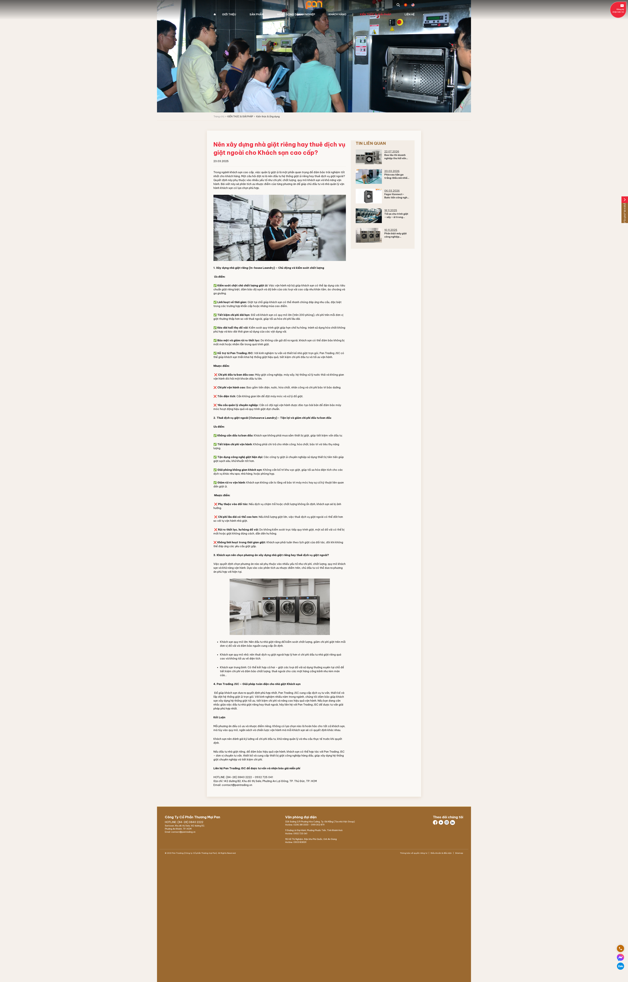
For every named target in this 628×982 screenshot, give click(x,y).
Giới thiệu (229, 14)
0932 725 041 (300, 833)
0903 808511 (299, 842)
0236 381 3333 (300, 824)
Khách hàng (337, 14)
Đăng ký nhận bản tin (618, 8)
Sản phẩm (257, 14)
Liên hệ (410, 14)
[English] (413, 5)
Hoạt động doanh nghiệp (296, 14)
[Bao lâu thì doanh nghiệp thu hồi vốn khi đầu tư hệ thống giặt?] (369, 157)
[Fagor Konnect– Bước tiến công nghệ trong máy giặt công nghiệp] (369, 196)
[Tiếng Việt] (405, 5)
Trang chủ (214, 14)
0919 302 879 (317, 824)
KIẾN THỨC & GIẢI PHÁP (375, 14)
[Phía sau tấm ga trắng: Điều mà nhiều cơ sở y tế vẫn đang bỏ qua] (369, 176)
